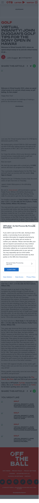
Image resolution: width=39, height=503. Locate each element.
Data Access (19, 277)
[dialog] (19, 251)
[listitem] (19, 263)
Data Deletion (7, 277)
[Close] (35, 226)
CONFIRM (11, 269)
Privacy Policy (31, 277)
